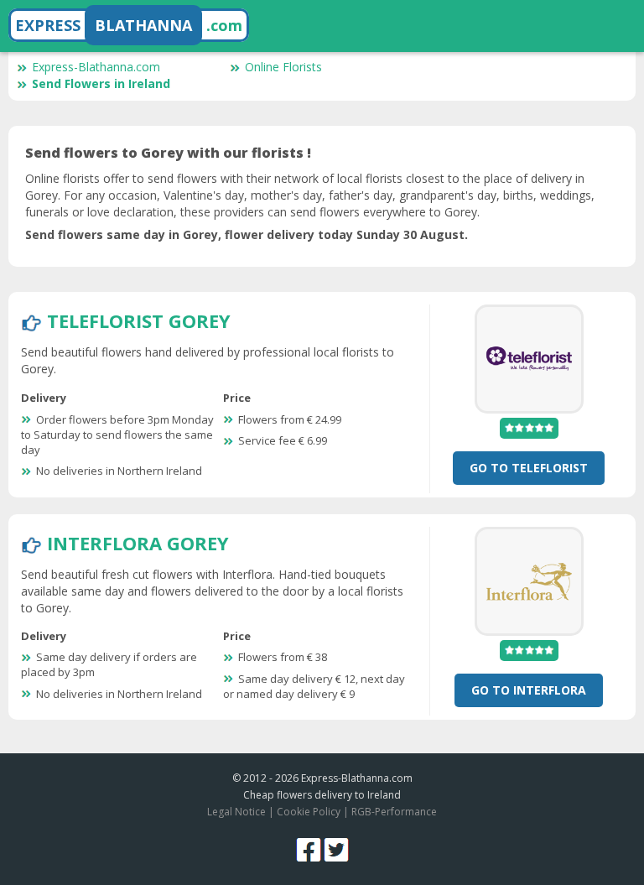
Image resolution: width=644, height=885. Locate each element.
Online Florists (283, 67)
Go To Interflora (528, 690)
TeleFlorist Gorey (139, 320)
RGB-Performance (394, 811)
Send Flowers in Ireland (101, 83)
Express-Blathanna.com (96, 67)
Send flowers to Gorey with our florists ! (168, 152)
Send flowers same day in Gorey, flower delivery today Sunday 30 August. (246, 234)
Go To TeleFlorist (529, 468)
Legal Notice (236, 811)
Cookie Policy (308, 811)
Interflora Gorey (138, 542)
